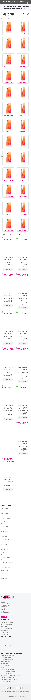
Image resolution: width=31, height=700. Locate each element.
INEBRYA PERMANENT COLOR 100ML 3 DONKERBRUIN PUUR (8, 260)
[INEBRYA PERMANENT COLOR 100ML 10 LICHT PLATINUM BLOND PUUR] (22, 356)
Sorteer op (4, 234)
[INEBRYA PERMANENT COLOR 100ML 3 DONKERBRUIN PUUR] (8, 246)
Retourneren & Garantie (7, 628)
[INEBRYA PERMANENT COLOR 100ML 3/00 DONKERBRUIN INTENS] (22, 394)
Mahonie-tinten (5, 531)
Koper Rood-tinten (6, 542)
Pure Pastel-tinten (5, 567)
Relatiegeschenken (6, 681)
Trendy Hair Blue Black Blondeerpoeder (11, 675)
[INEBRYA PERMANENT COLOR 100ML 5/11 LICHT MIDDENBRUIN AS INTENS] (8, 394)
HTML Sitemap (4, 634)
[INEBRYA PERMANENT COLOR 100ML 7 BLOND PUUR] (8, 356)
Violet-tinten (4, 529)
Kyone (2, 667)
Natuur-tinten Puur (6, 508)
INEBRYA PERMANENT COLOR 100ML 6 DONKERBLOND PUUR (8, 334)
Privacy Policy (4, 632)
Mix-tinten (3, 552)
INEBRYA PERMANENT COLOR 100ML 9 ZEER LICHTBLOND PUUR (8, 296)
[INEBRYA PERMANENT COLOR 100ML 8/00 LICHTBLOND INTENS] (22, 430)
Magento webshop (13, 696)
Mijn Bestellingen (5, 647)
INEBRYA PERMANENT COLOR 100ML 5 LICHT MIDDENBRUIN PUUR (23, 297)
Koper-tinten (4, 572)
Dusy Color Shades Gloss (7, 659)
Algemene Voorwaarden (7, 622)
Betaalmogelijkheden (6, 624)
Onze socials (4, 651)
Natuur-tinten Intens (6, 513)
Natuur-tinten (4, 511)
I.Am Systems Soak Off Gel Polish (9, 679)
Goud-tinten (4, 536)
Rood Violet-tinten (6, 534)
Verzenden (4, 626)
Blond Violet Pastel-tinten (7, 562)
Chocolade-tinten (5, 560)
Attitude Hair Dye (5, 661)
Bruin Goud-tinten (5, 557)
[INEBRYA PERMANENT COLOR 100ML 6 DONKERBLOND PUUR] (8, 320)
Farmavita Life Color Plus (7, 655)
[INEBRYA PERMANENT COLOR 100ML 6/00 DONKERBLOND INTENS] (8, 466)
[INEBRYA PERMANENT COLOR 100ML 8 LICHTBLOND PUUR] (22, 320)
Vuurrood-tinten (5, 547)
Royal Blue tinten (5, 518)
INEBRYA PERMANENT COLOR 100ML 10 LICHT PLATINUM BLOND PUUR (23, 371)
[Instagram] (5, 617)
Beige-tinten (4, 526)
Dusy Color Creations (6, 657)
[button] (21, 13)
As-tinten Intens (5, 523)
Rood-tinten (4, 544)
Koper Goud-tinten (6, 539)
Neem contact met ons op (8, 649)
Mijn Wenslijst (4, 643)
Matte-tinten (4, 516)
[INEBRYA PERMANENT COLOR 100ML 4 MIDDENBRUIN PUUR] (22, 246)
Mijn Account (4, 639)
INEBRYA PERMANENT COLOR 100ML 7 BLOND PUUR (8, 370)
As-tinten (3, 521)
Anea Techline (5, 663)
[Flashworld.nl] (8, 14)
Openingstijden (5, 630)
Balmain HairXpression (7, 673)
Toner (2, 565)
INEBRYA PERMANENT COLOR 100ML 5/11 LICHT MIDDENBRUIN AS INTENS (8, 409)
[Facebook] (2, 617)
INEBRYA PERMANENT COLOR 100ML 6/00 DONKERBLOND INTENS (8, 480)
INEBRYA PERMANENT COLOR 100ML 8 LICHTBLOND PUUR (23, 334)
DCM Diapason (5, 665)
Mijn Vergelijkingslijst (6, 645)
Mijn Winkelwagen (5, 641)
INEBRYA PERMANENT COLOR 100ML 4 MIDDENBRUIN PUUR (23, 260)
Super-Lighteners (5, 570)
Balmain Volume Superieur (8, 671)
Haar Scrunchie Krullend (7, 677)
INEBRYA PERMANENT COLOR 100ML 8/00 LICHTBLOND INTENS (22, 444)
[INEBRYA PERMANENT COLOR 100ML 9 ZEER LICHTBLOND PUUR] (8, 282)
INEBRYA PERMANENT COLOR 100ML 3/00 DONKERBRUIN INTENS (23, 408)
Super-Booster (5, 549)
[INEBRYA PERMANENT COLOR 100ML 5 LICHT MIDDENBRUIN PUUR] (22, 282)
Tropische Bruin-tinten (7, 554)
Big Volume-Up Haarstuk (7, 669)
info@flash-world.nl (6, 611)
